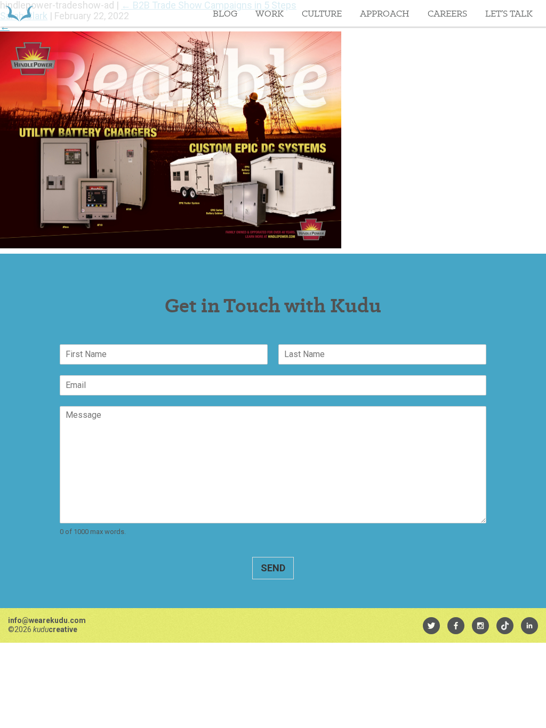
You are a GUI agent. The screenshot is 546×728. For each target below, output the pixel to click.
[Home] (19, 13)
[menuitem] (431, 625)
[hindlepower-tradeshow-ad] (170, 244)
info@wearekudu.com (47, 620)
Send (273, 567)
